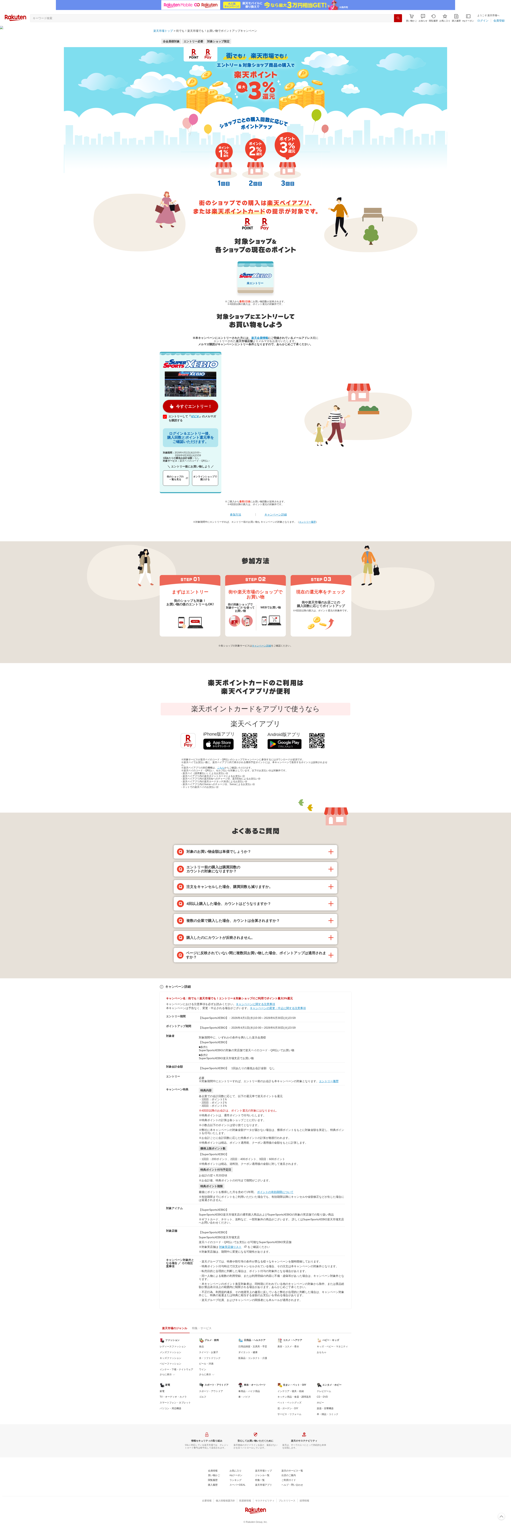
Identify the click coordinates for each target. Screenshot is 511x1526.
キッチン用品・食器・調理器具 (294, 1396)
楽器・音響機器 (325, 1408)
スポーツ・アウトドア (211, 1391)
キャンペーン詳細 (275, 514)
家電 (162, 1391)
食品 (201, 1346)
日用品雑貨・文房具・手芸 (252, 1346)
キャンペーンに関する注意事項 (255, 1004)
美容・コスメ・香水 (288, 1346)
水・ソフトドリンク (210, 1358)
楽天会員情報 (259, 337)
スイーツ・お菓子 (208, 1352)
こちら (220, 767)
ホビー (320, 1402)
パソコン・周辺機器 (170, 1408)
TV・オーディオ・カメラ (173, 1396)
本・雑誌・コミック (327, 1414)
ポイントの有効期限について (275, 1192)
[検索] (398, 18)
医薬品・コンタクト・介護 (252, 1358)
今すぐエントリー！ (194, 406)
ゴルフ (202, 1396)
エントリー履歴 (307, 522)
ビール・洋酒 (206, 1363)
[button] (423, 18)
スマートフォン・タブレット (175, 1402)
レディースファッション (173, 1346)
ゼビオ (195, 416)
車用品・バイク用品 (249, 1391)
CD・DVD (322, 1396)
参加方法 (235, 514)
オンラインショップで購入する (205, 478)
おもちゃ (321, 1352)
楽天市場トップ (163, 30)
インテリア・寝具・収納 (290, 1391)
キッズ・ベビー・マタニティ (332, 1346)
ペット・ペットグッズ (289, 1402)
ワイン (202, 1369)
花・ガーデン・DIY (287, 1408)
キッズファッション (170, 1358)
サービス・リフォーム (289, 1414)
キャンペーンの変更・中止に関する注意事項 (278, 1008)
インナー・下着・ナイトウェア (176, 1369)
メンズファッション (170, 1352)
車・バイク (244, 1396)
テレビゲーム (324, 1391)
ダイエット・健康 (247, 1352)
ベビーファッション (170, 1363)
